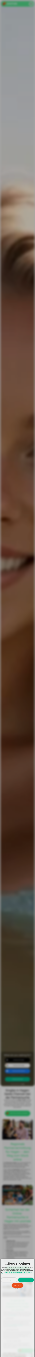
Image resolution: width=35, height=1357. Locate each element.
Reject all (17, 1288)
